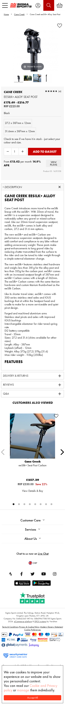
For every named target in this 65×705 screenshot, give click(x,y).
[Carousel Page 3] (24, 504)
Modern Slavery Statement (51, 626)
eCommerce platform (23, 621)
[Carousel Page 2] (19, 504)
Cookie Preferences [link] (32, 629)
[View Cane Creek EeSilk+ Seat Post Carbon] (32, 435)
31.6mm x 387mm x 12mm (20, 131)
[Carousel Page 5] (35, 504)
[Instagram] (54, 574)
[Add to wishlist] (59, 25)
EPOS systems (40, 621)
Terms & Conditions (10, 626)
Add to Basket (44, 151)
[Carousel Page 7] (46, 504)
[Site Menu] (5, 5)
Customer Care (30, 520)
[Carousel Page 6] (40, 504)
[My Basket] (59, 5)
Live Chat (43, 554)
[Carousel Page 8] (51, 504)
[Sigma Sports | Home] (21, 5)
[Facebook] (21, 574)
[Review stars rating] (51, 91)
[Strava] (10, 574)
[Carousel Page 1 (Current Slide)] (13, 504)
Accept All (32, 697)
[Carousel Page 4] (29, 504)
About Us (30, 538)
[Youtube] (43, 574)
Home (6, 14)
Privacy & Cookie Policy (29, 626)
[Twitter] (32, 574)
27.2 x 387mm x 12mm (18, 123)
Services (30, 529)
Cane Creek (19, 14)
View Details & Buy (32, 491)
